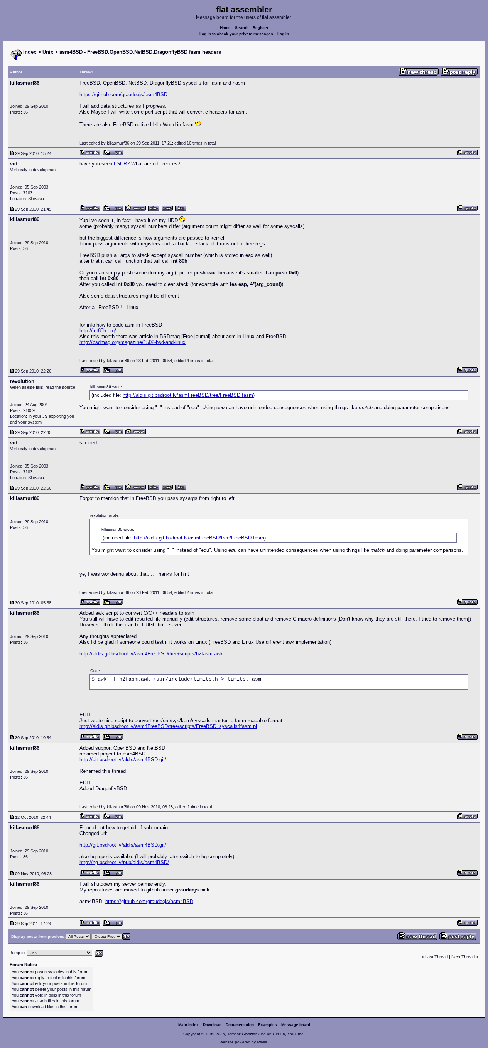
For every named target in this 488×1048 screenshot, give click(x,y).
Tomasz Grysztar (241, 1034)
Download (212, 1024)
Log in (283, 34)
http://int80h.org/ (97, 330)
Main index (188, 1024)
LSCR (120, 164)
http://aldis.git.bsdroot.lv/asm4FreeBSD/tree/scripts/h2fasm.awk (151, 654)
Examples (267, 1024)
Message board (295, 1024)
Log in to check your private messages (236, 34)
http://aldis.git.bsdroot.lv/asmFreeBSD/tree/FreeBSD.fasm (188, 395)
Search (241, 28)
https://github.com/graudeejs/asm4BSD (123, 94)
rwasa (262, 1042)
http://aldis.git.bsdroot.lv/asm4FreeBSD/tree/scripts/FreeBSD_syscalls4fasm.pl (168, 726)
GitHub (279, 1034)
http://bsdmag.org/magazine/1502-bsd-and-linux (132, 342)
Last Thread (436, 956)
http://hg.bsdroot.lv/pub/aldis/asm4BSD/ (124, 862)
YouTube (295, 1034)
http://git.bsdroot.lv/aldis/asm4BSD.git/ (122, 759)
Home (225, 28)
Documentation (240, 1024)
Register (260, 28)
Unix (47, 52)
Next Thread (463, 956)
